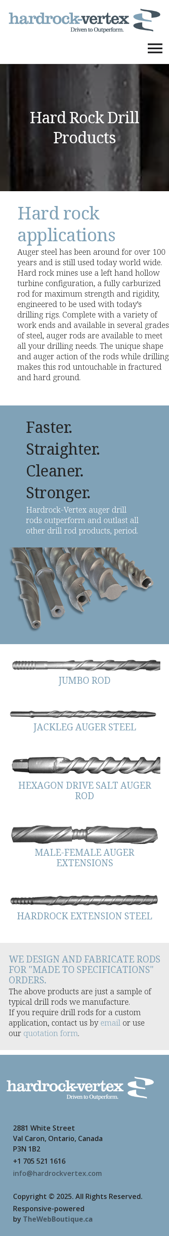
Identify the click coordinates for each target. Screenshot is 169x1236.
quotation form (50, 1033)
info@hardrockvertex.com (57, 1173)
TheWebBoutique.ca (58, 1219)
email (110, 1022)
